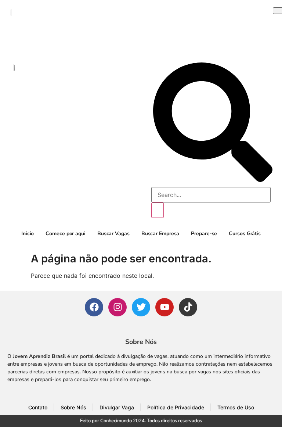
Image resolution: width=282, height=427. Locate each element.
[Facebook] (94, 307)
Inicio (27, 233)
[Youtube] (164, 307)
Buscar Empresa (160, 233)
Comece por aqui (66, 233)
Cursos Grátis (245, 233)
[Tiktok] (188, 307)
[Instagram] (117, 307)
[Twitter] (141, 307)
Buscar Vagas (113, 233)
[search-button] (157, 210)
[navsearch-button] (212, 179)
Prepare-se (204, 233)
